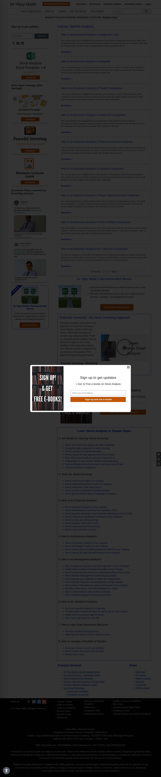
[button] (128, 367)
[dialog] (80, 388)
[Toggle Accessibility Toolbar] (6, 770)
